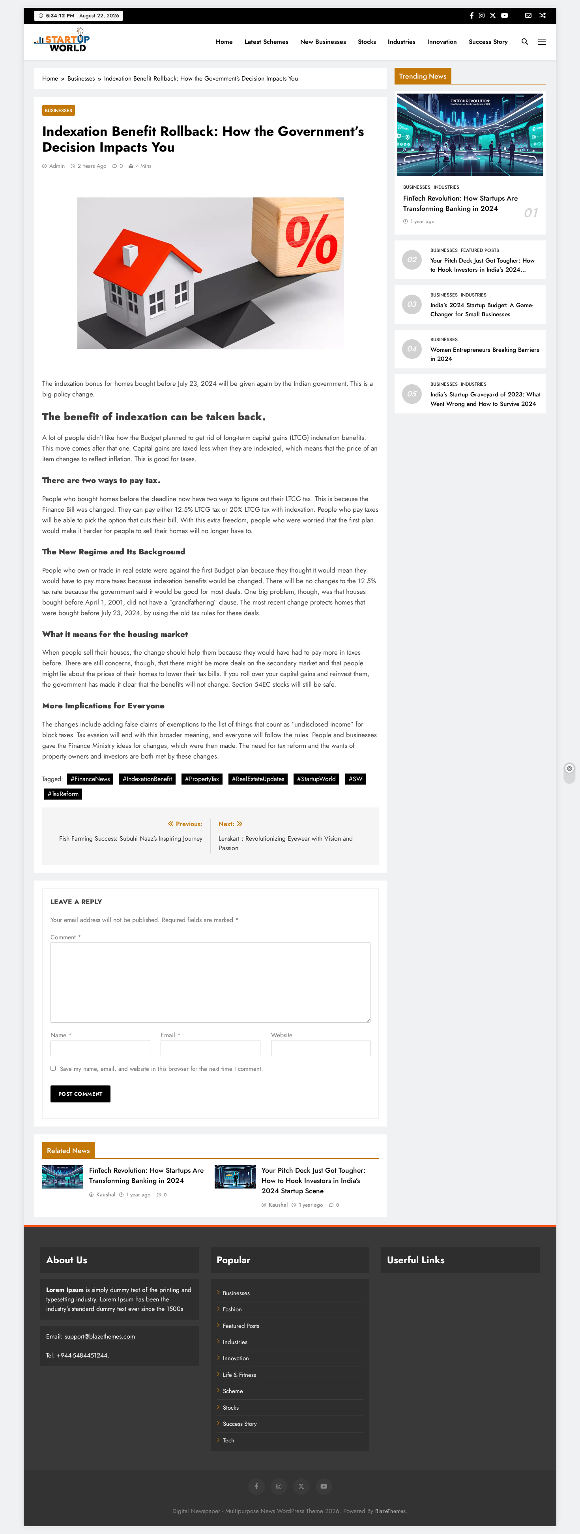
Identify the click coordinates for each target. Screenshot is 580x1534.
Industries (401, 41)
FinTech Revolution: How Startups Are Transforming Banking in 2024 (146, 1175)
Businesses (58, 110)
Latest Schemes (266, 41)
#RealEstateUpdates (258, 778)
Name (61, 1035)
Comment (66, 937)
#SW (356, 778)
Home (224, 41)
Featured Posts (480, 250)
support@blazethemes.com (100, 1336)
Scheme (233, 1391)
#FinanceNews (90, 778)
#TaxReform (63, 793)
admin (57, 166)
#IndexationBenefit (147, 778)
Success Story (488, 41)
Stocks (367, 41)
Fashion (232, 1309)
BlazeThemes (390, 1511)
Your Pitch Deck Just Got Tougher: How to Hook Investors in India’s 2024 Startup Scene (313, 1180)
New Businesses (323, 41)
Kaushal (105, 1194)
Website (281, 1035)
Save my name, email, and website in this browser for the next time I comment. (161, 1069)
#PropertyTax (202, 778)
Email (171, 1035)
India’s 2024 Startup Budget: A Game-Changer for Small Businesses (481, 310)
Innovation (442, 41)
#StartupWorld (316, 778)
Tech (228, 1440)
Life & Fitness (239, 1375)
